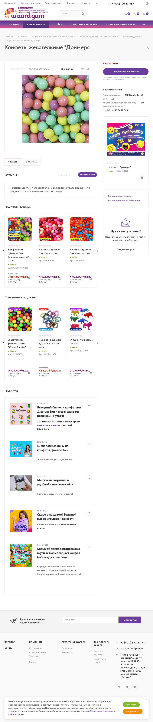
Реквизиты (67, 652)
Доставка (31, 162)
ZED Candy (67, 68)
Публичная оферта (74, 642)
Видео (32, 662)
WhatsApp (134, 687)
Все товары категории (119, 196)
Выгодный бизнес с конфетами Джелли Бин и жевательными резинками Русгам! (59, 412)
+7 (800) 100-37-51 (121, 3)
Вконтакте (119, 687)
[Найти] (83, 13)
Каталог (9, 642)
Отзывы (12, 162)
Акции (8, 648)
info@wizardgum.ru (131, 648)
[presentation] (4, 251)
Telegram (127, 687)
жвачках (55, 425)
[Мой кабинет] (147, 4)
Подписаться (130, 619)
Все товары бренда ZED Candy (124, 200)
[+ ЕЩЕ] (144, 24)
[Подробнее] (89, 405)
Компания (35, 642)
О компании (35, 648)
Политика (67, 648)
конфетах (42, 425)
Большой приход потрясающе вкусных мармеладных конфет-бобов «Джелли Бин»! (59, 553)
